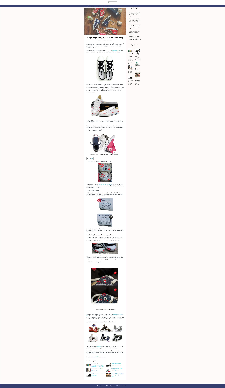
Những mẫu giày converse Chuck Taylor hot (116, 369)
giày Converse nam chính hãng (108, 345)
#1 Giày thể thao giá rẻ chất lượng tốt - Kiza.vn (118, 385)
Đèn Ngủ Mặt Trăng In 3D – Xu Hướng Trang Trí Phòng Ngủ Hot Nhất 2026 (135, 38)
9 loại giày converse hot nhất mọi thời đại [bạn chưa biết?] (97, 366)
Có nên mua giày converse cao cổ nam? (97, 374)
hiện (92, 158)
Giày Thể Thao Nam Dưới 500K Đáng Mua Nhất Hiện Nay (134, 27)
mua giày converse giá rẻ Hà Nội (105, 184)
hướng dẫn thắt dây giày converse (99, 356)
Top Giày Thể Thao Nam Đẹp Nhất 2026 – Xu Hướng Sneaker (134, 33)
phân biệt (117, 52)
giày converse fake (116, 50)
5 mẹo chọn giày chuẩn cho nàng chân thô (97, 369)
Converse (99, 346)
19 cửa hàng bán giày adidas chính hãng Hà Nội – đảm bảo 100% (117, 375)
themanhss (109, 40)
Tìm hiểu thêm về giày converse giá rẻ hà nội (116, 364)
